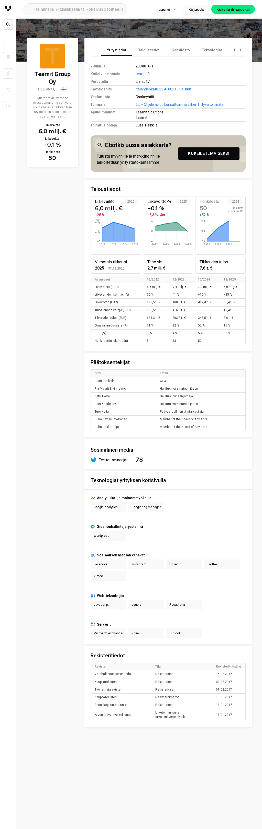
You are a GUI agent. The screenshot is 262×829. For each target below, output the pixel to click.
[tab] (116, 50)
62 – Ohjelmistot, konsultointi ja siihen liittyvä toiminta (179, 104)
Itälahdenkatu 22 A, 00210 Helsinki (164, 89)
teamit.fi (143, 74)
